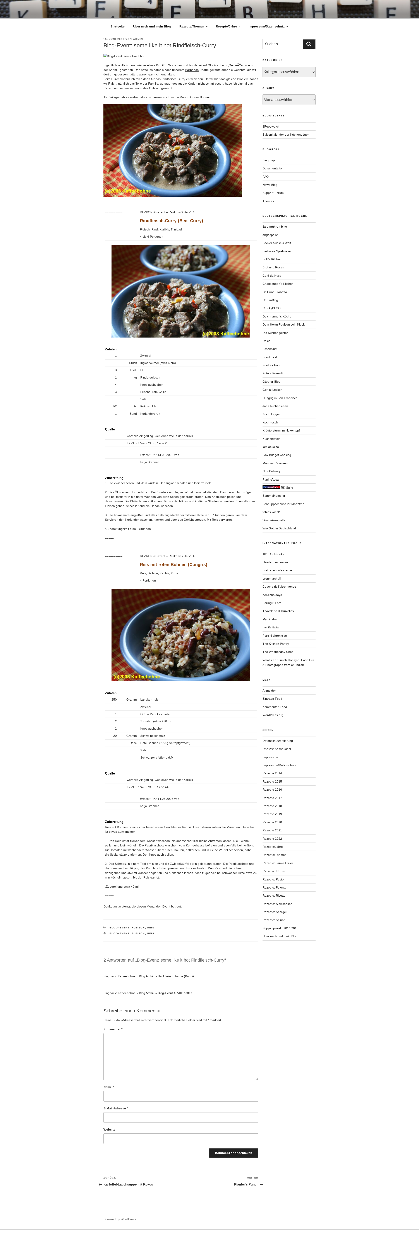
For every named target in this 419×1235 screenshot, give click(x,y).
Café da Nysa (272, 275)
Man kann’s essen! (275, 463)
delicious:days (272, 595)
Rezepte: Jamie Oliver (278, 863)
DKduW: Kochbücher (277, 749)
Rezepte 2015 (272, 781)
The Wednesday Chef (278, 651)
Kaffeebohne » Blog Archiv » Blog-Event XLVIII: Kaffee (155, 993)
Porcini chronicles (275, 635)
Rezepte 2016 (272, 789)
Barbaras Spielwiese (277, 251)
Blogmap (269, 160)
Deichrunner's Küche (277, 316)
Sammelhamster (274, 495)
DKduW (166, 65)
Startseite (117, 26)
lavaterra (124, 906)
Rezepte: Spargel (275, 912)
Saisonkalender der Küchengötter (286, 134)
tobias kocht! (271, 512)
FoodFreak (270, 357)
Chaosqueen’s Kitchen (278, 283)
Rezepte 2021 (272, 830)
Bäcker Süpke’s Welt (277, 243)
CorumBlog (270, 300)
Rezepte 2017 (272, 798)
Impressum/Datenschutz (267, 26)
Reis (151, 927)
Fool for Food (272, 365)
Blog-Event (120, 927)
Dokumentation (273, 168)
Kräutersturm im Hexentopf (281, 430)
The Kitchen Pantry (276, 643)
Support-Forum (273, 192)
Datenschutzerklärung (278, 740)
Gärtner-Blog (271, 381)
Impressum (270, 757)
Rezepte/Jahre (226, 26)
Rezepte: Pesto (273, 879)
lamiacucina (271, 447)
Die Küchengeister (275, 332)
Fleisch (138, 927)
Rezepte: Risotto (274, 895)
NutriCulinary (271, 471)
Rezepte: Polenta (274, 887)
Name (108, 1087)
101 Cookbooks (273, 554)
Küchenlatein (271, 438)
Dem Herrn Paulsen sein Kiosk (284, 324)
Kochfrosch (270, 422)
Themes (268, 201)
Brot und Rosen (273, 267)
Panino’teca (271, 479)
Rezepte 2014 (272, 773)
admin (138, 39)
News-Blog (270, 184)
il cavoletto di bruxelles (278, 611)
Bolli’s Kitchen (272, 259)
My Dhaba (270, 619)
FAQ (266, 176)
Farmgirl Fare (272, 603)
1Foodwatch (271, 126)
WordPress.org (273, 715)
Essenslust (270, 349)
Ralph (112, 83)
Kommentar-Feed (275, 707)
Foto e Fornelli (273, 373)
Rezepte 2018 (272, 806)
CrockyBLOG (272, 308)
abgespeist (270, 235)
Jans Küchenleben (275, 406)
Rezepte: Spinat (274, 920)
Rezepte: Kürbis (274, 871)
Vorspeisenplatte (274, 520)
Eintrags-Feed (272, 698)
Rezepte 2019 (272, 814)
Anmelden (269, 690)
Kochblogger (271, 414)
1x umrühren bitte (275, 226)
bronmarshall (272, 578)
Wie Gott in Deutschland (279, 528)
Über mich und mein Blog (152, 26)
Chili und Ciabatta (275, 292)
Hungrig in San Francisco (280, 398)
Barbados (192, 70)
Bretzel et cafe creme (277, 570)
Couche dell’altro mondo (279, 586)
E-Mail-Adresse (115, 1108)
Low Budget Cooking (277, 455)
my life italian (271, 627)
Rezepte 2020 (272, 822)
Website (109, 1129)
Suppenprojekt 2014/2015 (280, 928)
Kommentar (112, 1029)
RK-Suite (286, 487)
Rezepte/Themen (191, 26)
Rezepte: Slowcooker (277, 904)
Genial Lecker (272, 389)
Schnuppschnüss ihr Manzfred (283, 504)
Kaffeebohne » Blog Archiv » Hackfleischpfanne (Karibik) (157, 976)
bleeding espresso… (277, 562)
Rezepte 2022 (272, 838)
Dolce (266, 341)
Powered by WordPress (119, 1219)
